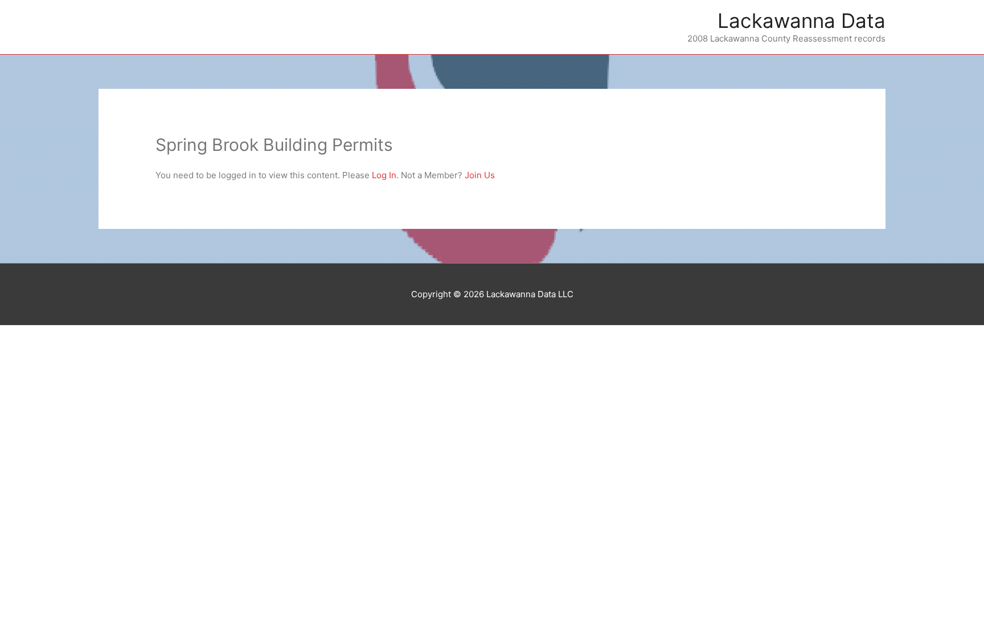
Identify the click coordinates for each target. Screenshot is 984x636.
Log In (384, 175)
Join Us (480, 175)
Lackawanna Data (801, 20)
